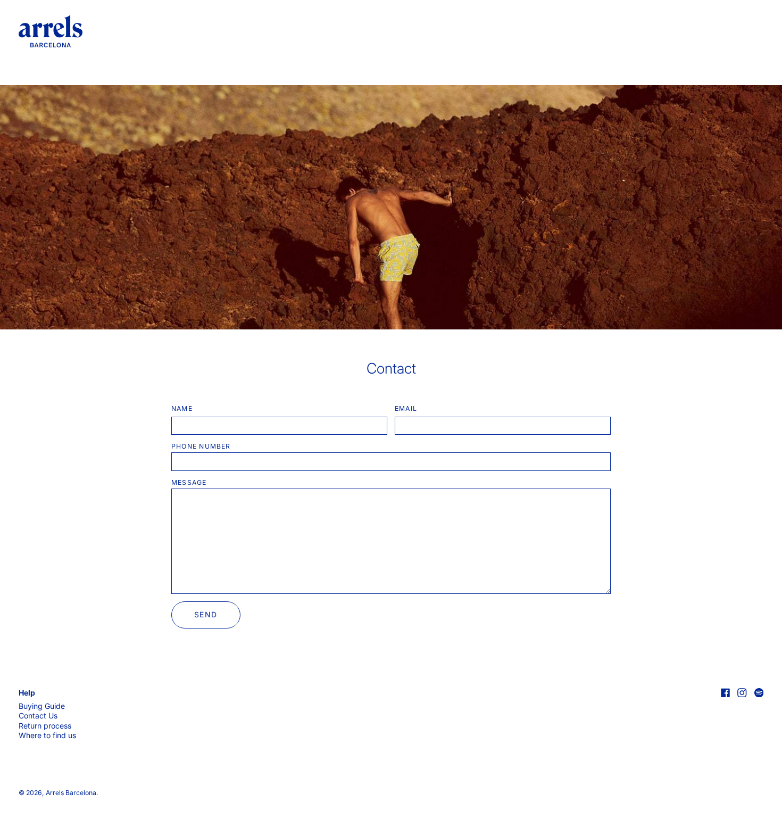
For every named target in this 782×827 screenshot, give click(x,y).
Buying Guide (42, 705)
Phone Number (201, 446)
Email (406, 408)
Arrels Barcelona (71, 793)
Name (182, 408)
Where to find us (47, 735)
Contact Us (38, 715)
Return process (45, 725)
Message (189, 482)
